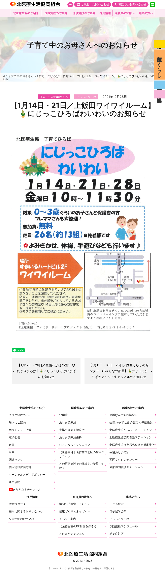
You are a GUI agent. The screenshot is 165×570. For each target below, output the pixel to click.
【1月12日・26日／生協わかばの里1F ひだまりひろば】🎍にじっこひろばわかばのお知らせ (46, 371)
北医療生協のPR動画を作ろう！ (79, 526)
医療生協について (20, 415)
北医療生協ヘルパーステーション (130, 429)
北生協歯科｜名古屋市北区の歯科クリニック (81, 454)
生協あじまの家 (119, 452)
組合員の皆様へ (125, 13)
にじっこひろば (119, 518)
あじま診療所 (67, 422)
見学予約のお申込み (21, 518)
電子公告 (14, 437)
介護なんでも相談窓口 (123, 415)
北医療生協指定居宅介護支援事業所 (132, 444)
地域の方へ (146, 13)
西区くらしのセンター (123, 459)
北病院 (63, 415)
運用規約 (14, 482)
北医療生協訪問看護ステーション (130, 437)
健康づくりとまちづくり (74, 511)
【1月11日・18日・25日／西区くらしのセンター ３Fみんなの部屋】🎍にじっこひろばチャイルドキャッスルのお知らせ (119, 371)
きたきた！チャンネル (27, 489)
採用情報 (105, 13)
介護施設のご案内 (84, 13)
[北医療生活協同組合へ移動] (4, 76)
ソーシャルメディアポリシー (27, 474)
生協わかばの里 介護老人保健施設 (131, 422)
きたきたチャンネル (72, 533)
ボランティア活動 (20, 429)
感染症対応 (159, 44)
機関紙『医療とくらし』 (74, 504)
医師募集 (159, 85)
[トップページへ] (70, 4)
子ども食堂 (116, 504)
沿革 (11, 452)
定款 (11, 444)
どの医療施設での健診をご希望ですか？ (81, 465)
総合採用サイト (19, 504)
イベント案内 (67, 518)
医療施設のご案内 (56, 13)
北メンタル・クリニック (74, 444)
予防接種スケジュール (123, 526)
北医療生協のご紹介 (26, 13)
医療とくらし (159, 64)
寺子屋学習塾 (117, 511)
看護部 (159, 94)
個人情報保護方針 (20, 467)
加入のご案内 (17, 422)
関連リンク (16, 459)
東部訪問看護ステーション (126, 467)
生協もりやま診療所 (72, 429)
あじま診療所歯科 (70, 437)
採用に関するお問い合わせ (26, 511)
